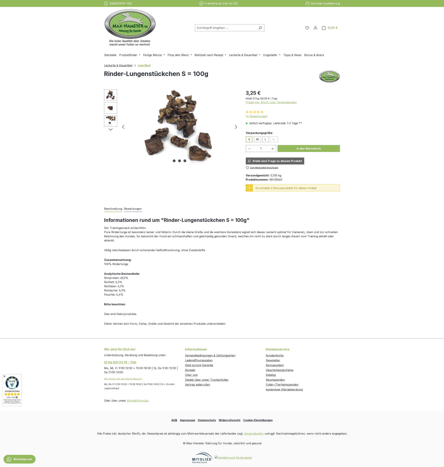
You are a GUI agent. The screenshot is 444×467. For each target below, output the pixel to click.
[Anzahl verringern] (249, 148)
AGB (174, 420)
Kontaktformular (137, 400)
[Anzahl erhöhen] (272, 148)
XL (275, 140)
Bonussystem (275, 365)
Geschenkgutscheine (279, 370)
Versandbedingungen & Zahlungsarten (210, 355)
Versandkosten (254, 433)
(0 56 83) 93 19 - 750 (120, 362)
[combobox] (225, 27)
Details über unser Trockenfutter (207, 379)
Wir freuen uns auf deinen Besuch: (123, 378)
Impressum (187, 420)
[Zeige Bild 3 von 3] (184, 160)
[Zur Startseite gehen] (130, 27)
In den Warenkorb (309, 148)
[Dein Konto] (315, 27)
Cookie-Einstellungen (258, 420)
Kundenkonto (275, 355)
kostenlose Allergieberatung (284, 389)
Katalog (271, 375)
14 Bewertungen (256, 116)
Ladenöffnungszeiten (199, 360)
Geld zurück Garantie (199, 365)
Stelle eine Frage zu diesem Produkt (277, 161)
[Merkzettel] (307, 27)
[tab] (113, 209)
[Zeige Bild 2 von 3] (179, 160)
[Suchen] (260, 27)
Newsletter (273, 360)
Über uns (191, 375)
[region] (171, 126)
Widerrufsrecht (229, 420)
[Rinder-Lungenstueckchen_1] (179, 126)
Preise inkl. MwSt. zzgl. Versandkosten (271, 102)
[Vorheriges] (123, 126)
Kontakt (190, 370)
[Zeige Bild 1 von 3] (174, 160)
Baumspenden (275, 379)
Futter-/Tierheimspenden (282, 384)
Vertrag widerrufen (197, 384)
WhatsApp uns (22, 459)
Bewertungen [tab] (133, 208)
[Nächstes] (236, 126)
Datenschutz (207, 420)
